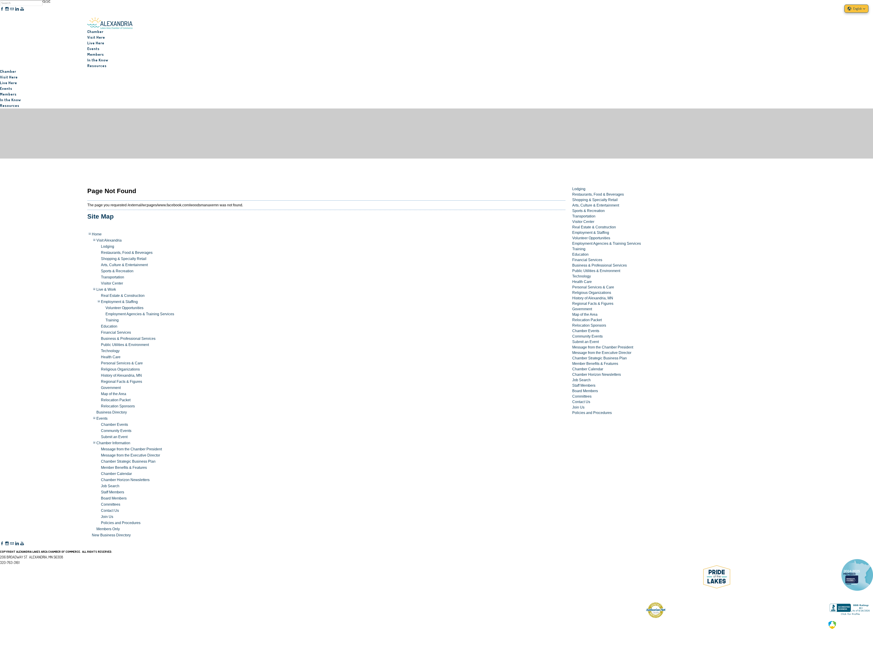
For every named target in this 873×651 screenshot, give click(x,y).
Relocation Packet (115, 400)
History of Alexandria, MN (121, 375)
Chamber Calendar (116, 474)
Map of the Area (113, 394)
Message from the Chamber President (131, 449)
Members (95, 54)
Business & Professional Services (128, 339)
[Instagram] (7, 9)
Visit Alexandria (109, 240)
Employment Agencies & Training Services (139, 314)
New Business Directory (111, 535)
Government (111, 388)
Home (97, 234)
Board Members (114, 498)
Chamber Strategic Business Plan (128, 461)
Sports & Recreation (117, 271)
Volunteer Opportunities (124, 308)
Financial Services (116, 332)
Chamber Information (113, 443)
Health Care (110, 357)
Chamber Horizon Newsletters (125, 480)
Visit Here (96, 37)
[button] (856, 9)
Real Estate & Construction (123, 296)
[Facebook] (2, 9)
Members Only (108, 529)
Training (112, 320)
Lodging (107, 246)
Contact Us (110, 510)
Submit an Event (114, 437)
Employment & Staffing (119, 302)
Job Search (110, 486)
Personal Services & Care (122, 363)
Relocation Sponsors (118, 406)
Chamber (95, 31)
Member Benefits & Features (124, 467)
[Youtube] (22, 9)
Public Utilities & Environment (125, 345)
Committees (110, 504)
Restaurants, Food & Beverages (127, 253)
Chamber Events (114, 424)
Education (109, 326)
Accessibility (11, 584)
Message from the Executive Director (130, 455)
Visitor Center (112, 283)
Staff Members (112, 492)
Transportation (112, 277)
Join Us (107, 517)
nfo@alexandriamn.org (19, 568)
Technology (110, 351)
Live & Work (106, 289)
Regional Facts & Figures (121, 382)
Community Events (116, 431)
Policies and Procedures (120, 523)
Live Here (95, 43)
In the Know (97, 60)
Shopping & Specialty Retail (123, 259)
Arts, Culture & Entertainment (124, 265)
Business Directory (111, 412)
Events (102, 418)
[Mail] (12, 9)
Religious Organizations (120, 369)
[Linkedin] (17, 9)
